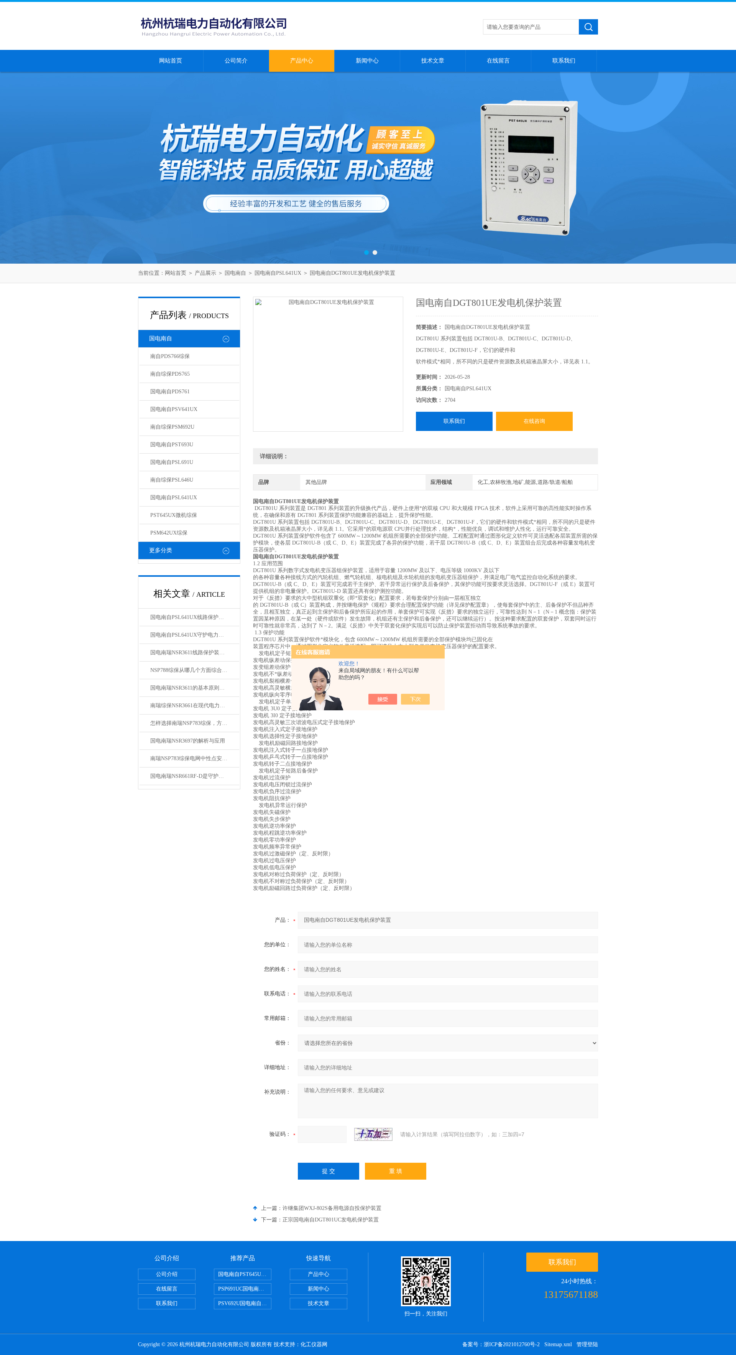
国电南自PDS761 (170, 391)
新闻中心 (367, 61)
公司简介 (236, 61)
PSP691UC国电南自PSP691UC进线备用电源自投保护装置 (244, 1289)
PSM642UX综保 (168, 533)
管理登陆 (587, 1344)
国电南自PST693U (171, 444)
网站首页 (170, 61)
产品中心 (301, 61)
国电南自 (235, 273)
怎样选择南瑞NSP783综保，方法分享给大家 (194, 723)
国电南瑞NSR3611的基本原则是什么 (192, 688)
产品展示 (205, 273)
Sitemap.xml (558, 1344)
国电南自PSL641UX (278, 273)
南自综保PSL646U (171, 480)
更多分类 (160, 550)
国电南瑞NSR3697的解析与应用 (187, 741)
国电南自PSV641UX (173, 409)
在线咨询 (534, 421)
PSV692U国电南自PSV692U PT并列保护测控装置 (244, 1303)
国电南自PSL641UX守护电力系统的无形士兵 (194, 635)
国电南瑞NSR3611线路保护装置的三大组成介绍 (194, 652)
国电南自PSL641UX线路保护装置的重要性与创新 (194, 617)
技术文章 (432, 61)
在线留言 (498, 61)
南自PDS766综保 (170, 356)
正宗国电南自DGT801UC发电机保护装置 (331, 1220)
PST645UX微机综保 (173, 515)
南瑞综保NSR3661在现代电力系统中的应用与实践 (194, 705)
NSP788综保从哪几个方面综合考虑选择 (194, 670)
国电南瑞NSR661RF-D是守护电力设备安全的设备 (194, 776)
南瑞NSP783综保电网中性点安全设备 (194, 758)
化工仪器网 (314, 1344)
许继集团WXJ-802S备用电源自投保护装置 (332, 1208)
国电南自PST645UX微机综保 (244, 1274)
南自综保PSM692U (172, 427)
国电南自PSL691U (171, 462)
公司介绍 (166, 1274)
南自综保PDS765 (170, 374)
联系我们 (563, 61)
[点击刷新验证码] (373, 1134)
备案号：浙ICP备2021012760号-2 (501, 1344)
